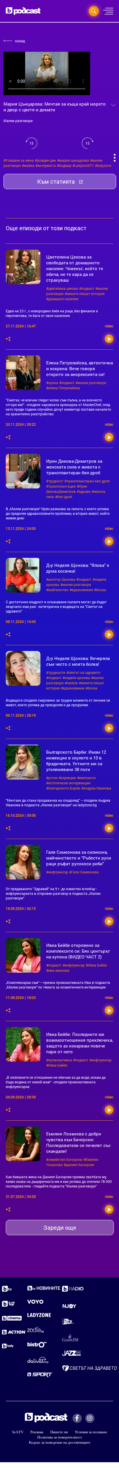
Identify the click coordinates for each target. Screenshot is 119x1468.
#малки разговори (91, 382)
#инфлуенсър (57, 872)
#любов (71, 682)
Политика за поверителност (59, 1437)
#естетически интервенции (68, 783)
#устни (51, 777)
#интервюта (46, 165)
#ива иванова (57, 970)
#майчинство (57, 589)
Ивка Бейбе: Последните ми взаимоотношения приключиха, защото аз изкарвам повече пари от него (79, 1042)
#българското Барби (63, 788)
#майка (28, 165)
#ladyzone (103, 165)
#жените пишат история (85, 293)
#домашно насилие (62, 298)
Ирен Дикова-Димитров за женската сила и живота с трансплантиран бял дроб (74, 466)
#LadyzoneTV (83, 165)
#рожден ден (45, 160)
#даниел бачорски (79, 1164)
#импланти (86, 777)
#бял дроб (63, 496)
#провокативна (59, 1060)
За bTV (17, 1432)
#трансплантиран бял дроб (87, 481)
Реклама (36, 1432)
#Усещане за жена (18, 160)
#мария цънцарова (73, 160)
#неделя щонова (76, 677)
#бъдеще (64, 165)
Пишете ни (59, 1432)
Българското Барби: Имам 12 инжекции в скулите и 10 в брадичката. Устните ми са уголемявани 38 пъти (76, 760)
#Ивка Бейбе (96, 965)
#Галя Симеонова (84, 872)
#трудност (54, 481)
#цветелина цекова (62, 288)
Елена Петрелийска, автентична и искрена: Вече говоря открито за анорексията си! (79, 368)
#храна (52, 382)
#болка (100, 589)
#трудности (55, 672)
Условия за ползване (91, 1432)
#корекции (67, 777)
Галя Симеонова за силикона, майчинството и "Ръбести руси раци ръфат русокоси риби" (78, 857)
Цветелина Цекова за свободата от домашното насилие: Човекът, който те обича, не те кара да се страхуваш (74, 268)
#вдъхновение (81, 589)
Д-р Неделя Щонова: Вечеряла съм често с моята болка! (78, 661)
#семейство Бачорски (64, 1159)
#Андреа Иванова (96, 788)
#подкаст (86, 288)
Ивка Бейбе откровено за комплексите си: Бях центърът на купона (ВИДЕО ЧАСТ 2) (78, 951)
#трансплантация (61, 486)
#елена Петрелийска (63, 388)
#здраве (83, 491)
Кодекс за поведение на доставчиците (59, 1442)
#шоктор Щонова (60, 579)
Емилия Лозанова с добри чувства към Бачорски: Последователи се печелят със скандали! (78, 1142)
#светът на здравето (83, 672)
